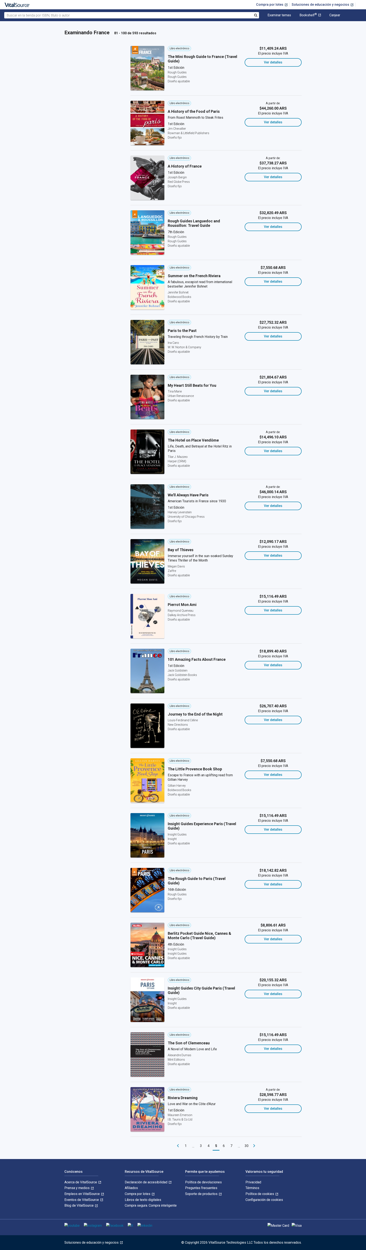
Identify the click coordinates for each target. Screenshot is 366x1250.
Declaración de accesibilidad (146, 1182)
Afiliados (131, 1188)
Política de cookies (260, 1194)
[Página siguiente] (254, 1146)
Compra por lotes (270, 5)
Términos (252, 1188)
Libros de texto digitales (143, 1200)
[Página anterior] (178, 1146)
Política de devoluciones (203, 1182)
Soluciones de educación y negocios (321, 5)
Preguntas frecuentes (201, 1188)
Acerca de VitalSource (81, 1182)
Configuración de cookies (264, 1200)
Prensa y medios (77, 1188)
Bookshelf (308, 15)
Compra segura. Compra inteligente (151, 1205)
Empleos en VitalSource (82, 1194)
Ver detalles (273, 62)
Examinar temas (279, 15)
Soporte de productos (201, 1194)
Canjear (334, 15)
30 (246, 1146)
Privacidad (253, 1182)
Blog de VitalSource (79, 1205)
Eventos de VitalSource (82, 1200)
